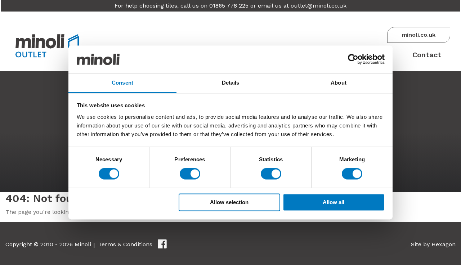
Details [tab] (231, 83)
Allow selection (229, 202)
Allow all (333, 202)
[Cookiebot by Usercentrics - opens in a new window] (353, 59)
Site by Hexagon (433, 244)
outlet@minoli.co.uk (318, 5)
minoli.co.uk (418, 34)
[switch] (190, 174)
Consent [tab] (122, 83)
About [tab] (338, 83)
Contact (426, 54)
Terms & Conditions (125, 244)
